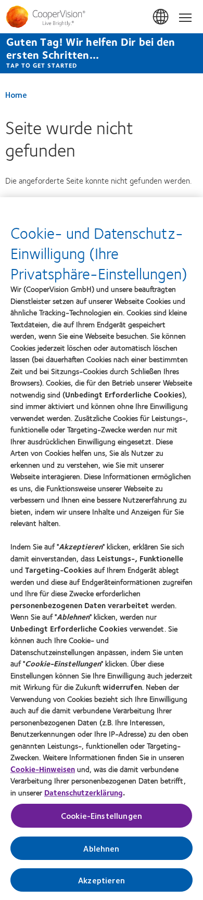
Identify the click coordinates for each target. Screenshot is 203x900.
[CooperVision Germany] (101, 16)
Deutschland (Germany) (161, 17)
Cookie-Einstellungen (101, 815)
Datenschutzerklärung (83, 792)
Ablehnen (101, 848)
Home (16, 94)
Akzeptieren (101, 879)
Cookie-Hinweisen (42, 769)
